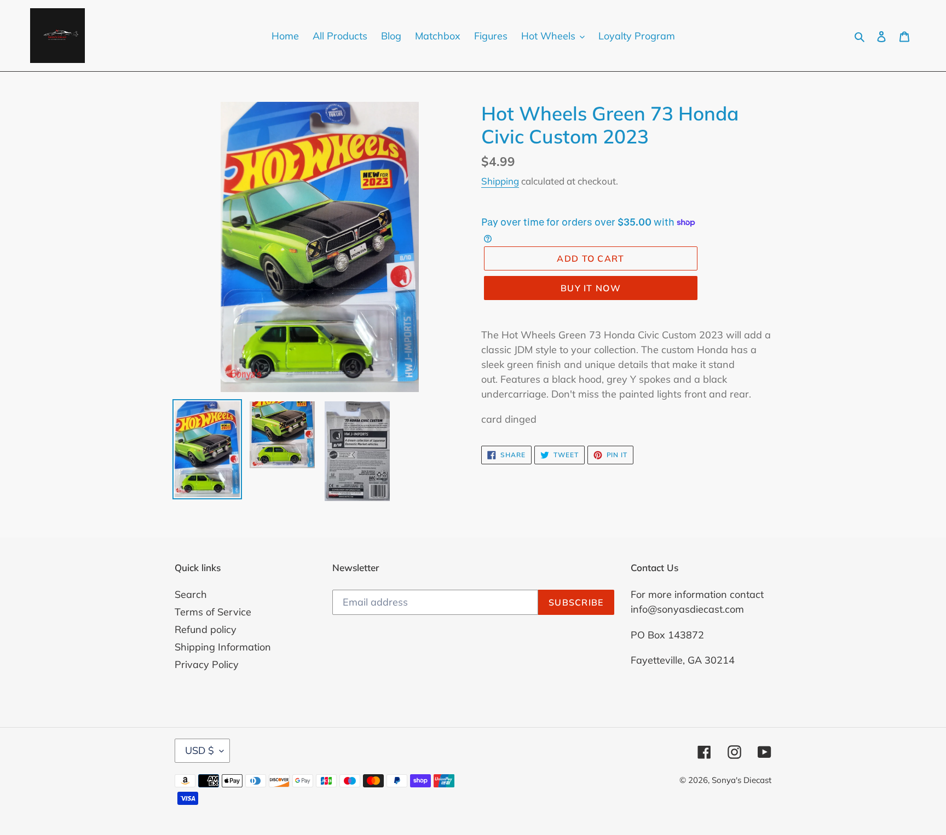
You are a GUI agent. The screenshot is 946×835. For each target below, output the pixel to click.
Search (191, 594)
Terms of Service (213, 612)
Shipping (500, 181)
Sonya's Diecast (741, 780)
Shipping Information (223, 647)
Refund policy (205, 629)
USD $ (199, 750)
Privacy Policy (207, 664)
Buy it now (591, 288)
